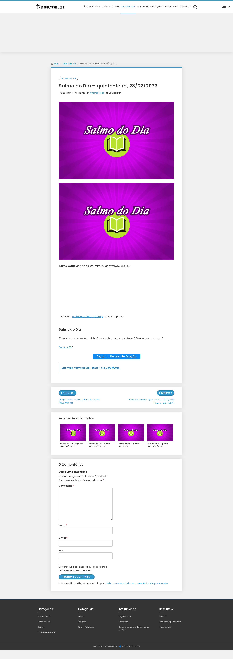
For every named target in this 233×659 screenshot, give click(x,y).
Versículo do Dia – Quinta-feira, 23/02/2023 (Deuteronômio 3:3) (151, 401)
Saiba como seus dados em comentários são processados (137, 583)
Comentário (66, 485)
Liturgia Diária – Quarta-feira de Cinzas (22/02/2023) (79, 401)
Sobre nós (123, 621)
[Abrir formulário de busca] (195, 7)
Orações (82, 621)
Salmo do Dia (69, 63)
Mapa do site (165, 627)
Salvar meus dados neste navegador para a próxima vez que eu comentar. (83, 568)
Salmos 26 (65, 347)
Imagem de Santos (47, 632)
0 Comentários (97, 93)
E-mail (63, 537)
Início (57, 63)
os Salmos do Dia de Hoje (87, 316)
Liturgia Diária (44, 616)
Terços (81, 616)
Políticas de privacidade (170, 621)
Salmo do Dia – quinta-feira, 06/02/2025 (100, 445)
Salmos (41, 627)
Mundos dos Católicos (131, 646)
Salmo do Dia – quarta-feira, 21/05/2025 (158, 445)
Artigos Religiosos (86, 627)
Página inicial (125, 616)
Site (61, 550)
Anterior (68, 392)
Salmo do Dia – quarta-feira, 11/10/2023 (129, 445)
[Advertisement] (116, 33)
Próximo (164, 392)
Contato (163, 616)
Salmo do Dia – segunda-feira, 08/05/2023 (72, 445)
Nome (63, 525)
